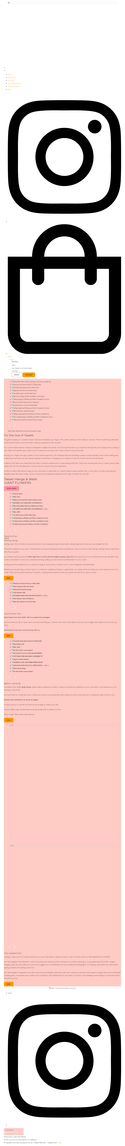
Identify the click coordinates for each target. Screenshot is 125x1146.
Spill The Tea (12, 77)
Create (59, 1143)
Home (10, 74)
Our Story (11, 80)
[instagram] (64, 221)
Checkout (28, 375)
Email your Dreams (14, 86)
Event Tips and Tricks (14, 83)
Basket (16, 375)
